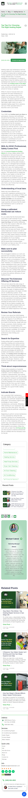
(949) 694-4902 (19, 4)
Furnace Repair (6, 737)
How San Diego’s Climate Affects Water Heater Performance (17, 500)
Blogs (3, 755)
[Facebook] (3, 771)
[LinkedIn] (9, 771)
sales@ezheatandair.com (12, 765)
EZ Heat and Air (20, 428)
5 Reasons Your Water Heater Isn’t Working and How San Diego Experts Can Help (17, 493)
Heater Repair (6, 735)
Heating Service (18, 11)
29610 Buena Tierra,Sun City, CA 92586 (9, 721)
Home (3, 11)
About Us (4, 752)
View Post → (7, 624)
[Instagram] (13, 771)
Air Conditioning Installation (9, 733)
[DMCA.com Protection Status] (15, 775)
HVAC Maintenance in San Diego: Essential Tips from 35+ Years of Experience (17, 505)
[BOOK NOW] (27, 406)
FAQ (3, 748)
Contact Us (5, 757)
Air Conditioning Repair (8, 730)
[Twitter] (6, 771)
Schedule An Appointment (18, 60)
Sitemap (4, 759)
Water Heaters (6, 739)
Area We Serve (6, 750)
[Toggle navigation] (26, 3)
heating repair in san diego (18, 83)
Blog (9, 11)
